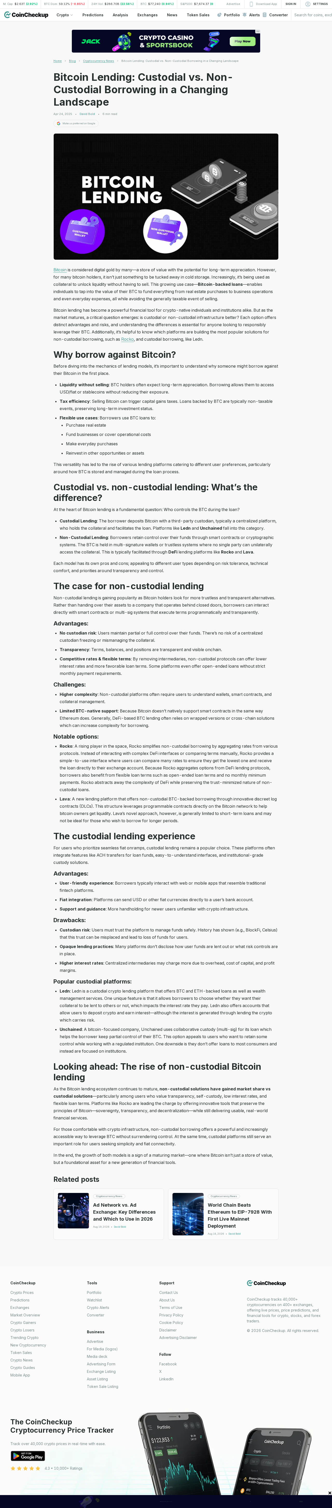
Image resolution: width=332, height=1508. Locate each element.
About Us (167, 1300)
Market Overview (25, 1315)
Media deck (97, 1356)
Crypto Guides (22, 1367)
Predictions (20, 1300)
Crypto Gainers (23, 1322)
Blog (72, 61)
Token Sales (21, 1352)
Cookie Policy (171, 1322)
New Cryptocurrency (28, 1345)
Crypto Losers (22, 1330)
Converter (95, 1315)
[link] (180, 61)
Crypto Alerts (98, 1307)
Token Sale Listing (102, 1386)
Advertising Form (101, 1364)
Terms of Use (170, 1307)
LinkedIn (166, 1379)
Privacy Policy (171, 1315)
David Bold (87, 114)
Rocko (127, 339)
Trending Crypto (24, 1337)
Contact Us (168, 1292)
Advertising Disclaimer (178, 1337)
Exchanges (19, 1307)
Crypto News (21, 1360)
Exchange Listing (101, 1371)
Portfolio (94, 1292)
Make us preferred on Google (79, 123)
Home (57, 61)
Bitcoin (60, 269)
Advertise (95, 1341)
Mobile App (20, 1375)
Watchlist (94, 1300)
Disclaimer (168, 1330)
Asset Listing (97, 1379)
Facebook (168, 1364)
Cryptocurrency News (98, 61)
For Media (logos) (102, 1349)
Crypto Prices (22, 1292)
